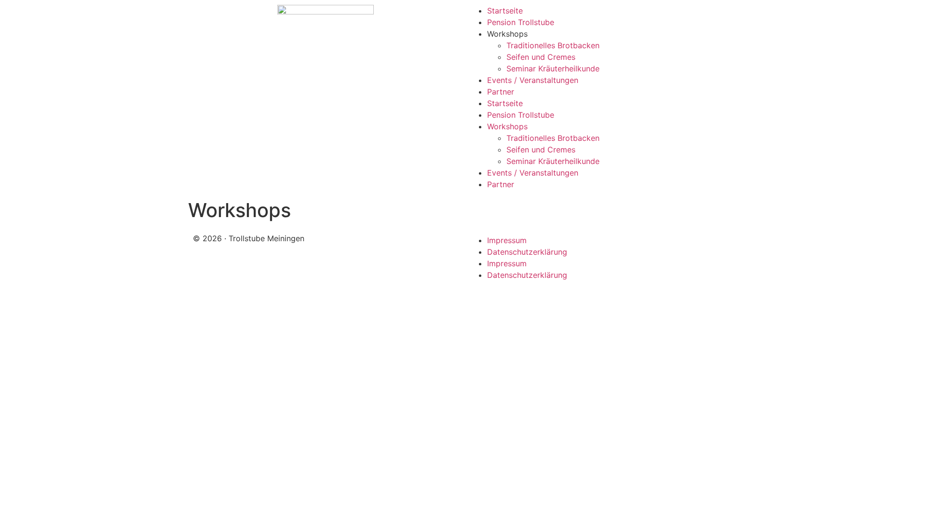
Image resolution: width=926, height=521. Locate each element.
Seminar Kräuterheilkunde (552, 68)
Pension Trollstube (520, 22)
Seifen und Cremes (540, 57)
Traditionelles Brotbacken (552, 45)
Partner (500, 91)
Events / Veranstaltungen (532, 80)
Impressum (507, 240)
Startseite (505, 10)
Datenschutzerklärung (527, 252)
